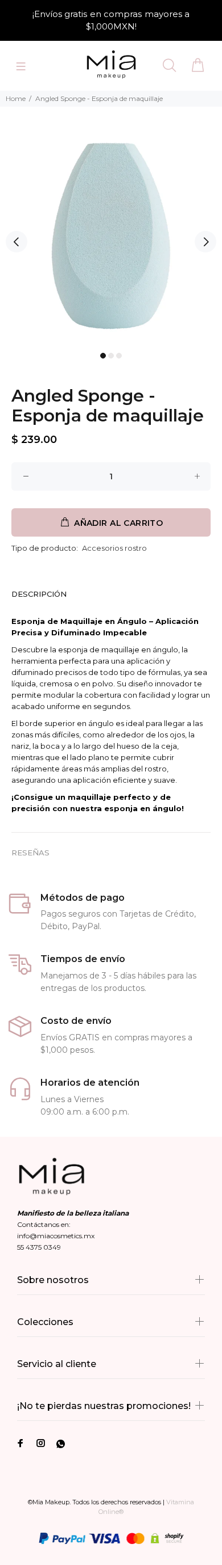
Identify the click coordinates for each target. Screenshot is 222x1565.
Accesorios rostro (114, 547)
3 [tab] (119, 355)
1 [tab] (103, 355)
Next (205, 241)
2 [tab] (111, 355)
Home (16, 98)
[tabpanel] (111, 236)
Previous (16, 241)
